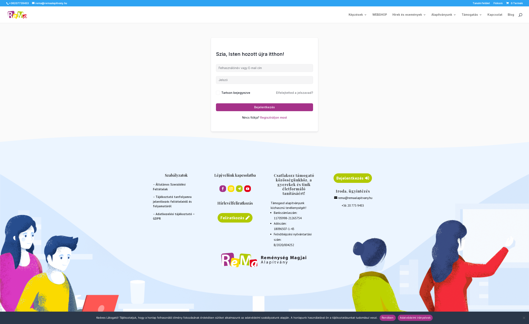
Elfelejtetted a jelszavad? (294, 92)
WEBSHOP (379, 14)
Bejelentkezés (264, 107)
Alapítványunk (441, 14)
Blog (511, 14)
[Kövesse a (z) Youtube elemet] (247, 188)
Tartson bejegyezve (235, 92)
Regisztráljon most (273, 117)
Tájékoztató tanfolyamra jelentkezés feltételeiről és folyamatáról (172, 201)
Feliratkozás (232, 217)
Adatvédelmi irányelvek (415, 317)
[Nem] (524, 318)
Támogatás (470, 14)
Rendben (388, 317)
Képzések (356, 14)
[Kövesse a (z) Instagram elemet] (231, 188)
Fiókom (498, 3)
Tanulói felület (481, 3)
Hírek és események (407, 14)
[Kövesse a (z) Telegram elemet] (239, 188)
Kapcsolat (494, 14)
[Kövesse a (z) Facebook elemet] (222, 188)
